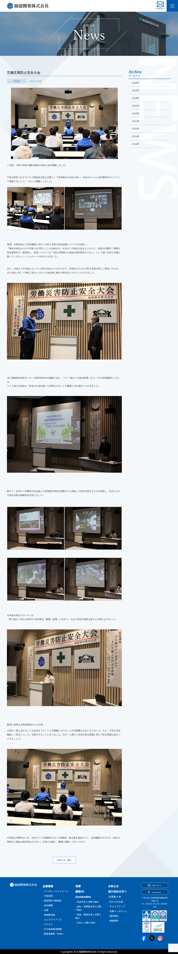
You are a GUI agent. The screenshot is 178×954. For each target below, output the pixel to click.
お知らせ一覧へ (64, 860)
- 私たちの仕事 (115, 901)
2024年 (135, 98)
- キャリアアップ (116, 906)
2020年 (135, 128)
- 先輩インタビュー (117, 911)
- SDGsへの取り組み (85, 922)
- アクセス (48, 924)
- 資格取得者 (49, 914)
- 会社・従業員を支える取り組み (88, 908)
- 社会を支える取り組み (87, 901)
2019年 (135, 136)
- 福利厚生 (113, 916)
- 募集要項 (113, 920)
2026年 (135, 82)
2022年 (135, 113)
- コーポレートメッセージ (55, 891)
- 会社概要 (48, 905)
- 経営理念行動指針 (52, 900)
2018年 (135, 144)
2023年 (135, 105)
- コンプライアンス (52, 919)
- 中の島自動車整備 (52, 929)
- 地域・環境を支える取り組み (88, 916)
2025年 (135, 90)
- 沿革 (45, 910)
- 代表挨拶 (48, 895)
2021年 (135, 121)
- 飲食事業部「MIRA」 (54, 933)
